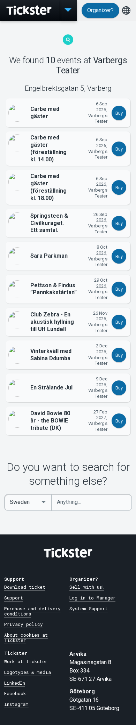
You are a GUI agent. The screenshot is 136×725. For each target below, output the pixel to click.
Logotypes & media (27, 672)
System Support (88, 608)
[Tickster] (29, 10)
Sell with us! (86, 587)
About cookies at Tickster (26, 637)
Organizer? (100, 10)
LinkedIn (14, 683)
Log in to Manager (92, 598)
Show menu (68, 10)
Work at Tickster (25, 661)
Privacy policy (23, 624)
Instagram (16, 704)
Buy (119, 113)
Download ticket (24, 587)
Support (13, 598)
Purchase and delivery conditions (32, 611)
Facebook (15, 693)
